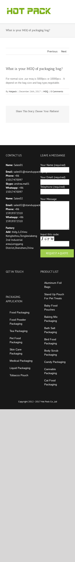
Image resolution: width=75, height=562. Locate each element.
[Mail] (28, 281)
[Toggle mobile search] (60, 6)
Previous (52, 51)
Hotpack (13, 91)
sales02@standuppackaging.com (33, 205)
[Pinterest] (22, 281)
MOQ (45, 91)
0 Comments (57, 91)
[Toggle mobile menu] (67, 6)
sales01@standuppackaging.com (33, 171)
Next (64, 51)
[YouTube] (12, 281)
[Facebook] (7, 281)
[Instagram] (17, 281)
